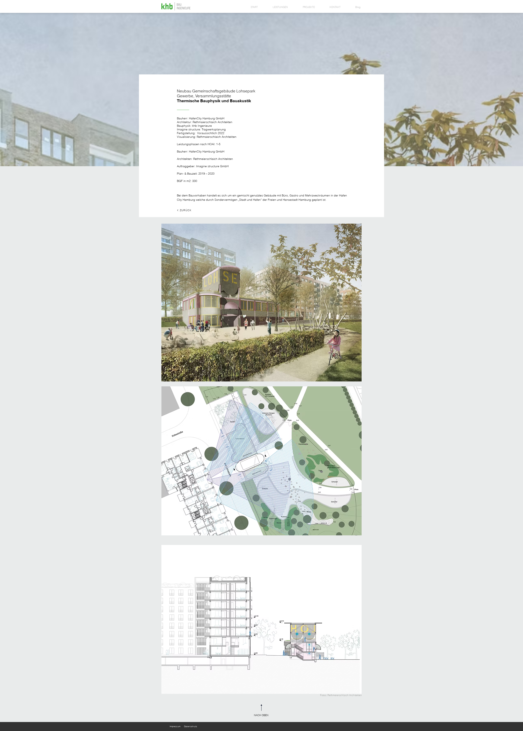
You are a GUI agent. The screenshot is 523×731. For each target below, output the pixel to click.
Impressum (175, 726)
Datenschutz (190, 726)
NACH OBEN (261, 715)
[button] (261, 302)
